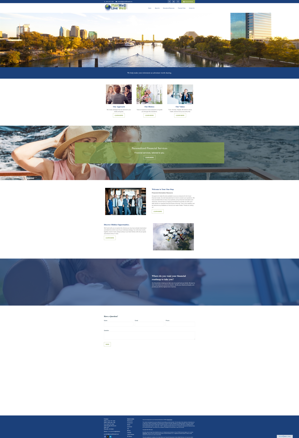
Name (105, 320)
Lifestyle (129, 432)
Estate (128, 424)
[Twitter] (169, 1)
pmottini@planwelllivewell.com (124, 1)
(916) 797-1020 (110, 1)
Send (107, 344)
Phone (167, 320)
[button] (149, 7)
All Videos (129, 436)
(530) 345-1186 (111, 422)
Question (106, 330)
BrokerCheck (169, 419)
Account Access (189, 1)
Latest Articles (130, 434)
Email (136, 320)
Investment (130, 423)
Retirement (130, 421)
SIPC (146, 433)
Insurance (129, 426)
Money (129, 430)
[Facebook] (178, 1)
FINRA (144, 433)
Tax (128, 428)
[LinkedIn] (173, 1)
